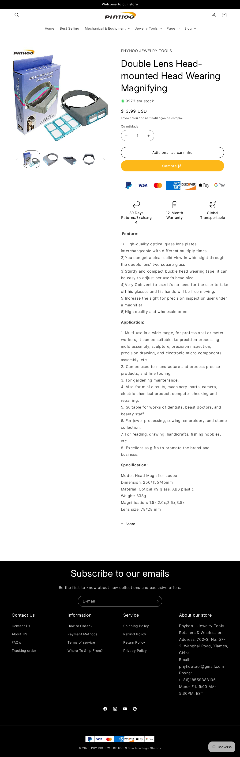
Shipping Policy (136, 626)
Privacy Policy (135, 651)
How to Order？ (80, 626)
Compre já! (172, 166)
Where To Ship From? (85, 651)
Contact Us (21, 626)
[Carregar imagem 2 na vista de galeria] (50, 159)
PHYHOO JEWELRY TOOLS (109, 748)
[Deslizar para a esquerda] (17, 159)
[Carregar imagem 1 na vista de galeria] (31, 159)
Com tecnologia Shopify (144, 748)
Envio (125, 118)
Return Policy (134, 642)
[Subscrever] (157, 601)
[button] (17, 15)
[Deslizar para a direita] (104, 159)
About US (19, 634)
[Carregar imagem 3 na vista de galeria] (69, 159)
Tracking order (24, 651)
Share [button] (130, 524)
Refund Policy (134, 634)
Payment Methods (83, 634)
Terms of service (81, 642)
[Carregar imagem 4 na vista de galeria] (88, 159)
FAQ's (16, 642)
